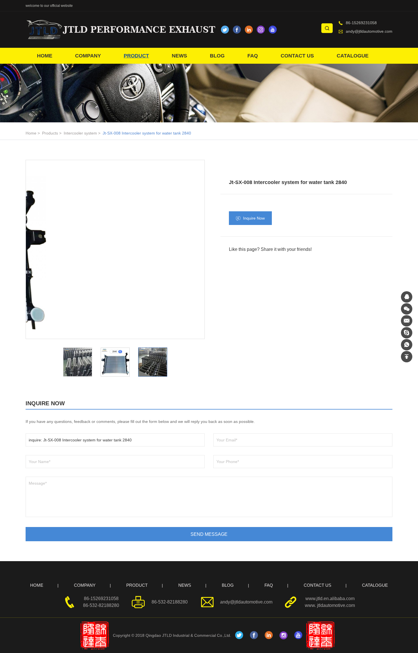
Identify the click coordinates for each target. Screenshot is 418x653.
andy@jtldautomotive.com (369, 31)
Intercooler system (80, 133)
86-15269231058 (361, 22)
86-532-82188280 (101, 605)
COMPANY (88, 56)
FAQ (252, 56)
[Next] (168, 249)
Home (31, 133)
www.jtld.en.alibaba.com (330, 598)
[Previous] (61, 249)
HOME (44, 56)
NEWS (179, 56)
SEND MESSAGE (209, 534)
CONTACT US (297, 56)
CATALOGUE (353, 56)
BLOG (217, 56)
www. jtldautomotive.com (330, 605)
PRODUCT (136, 56)
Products (50, 133)
